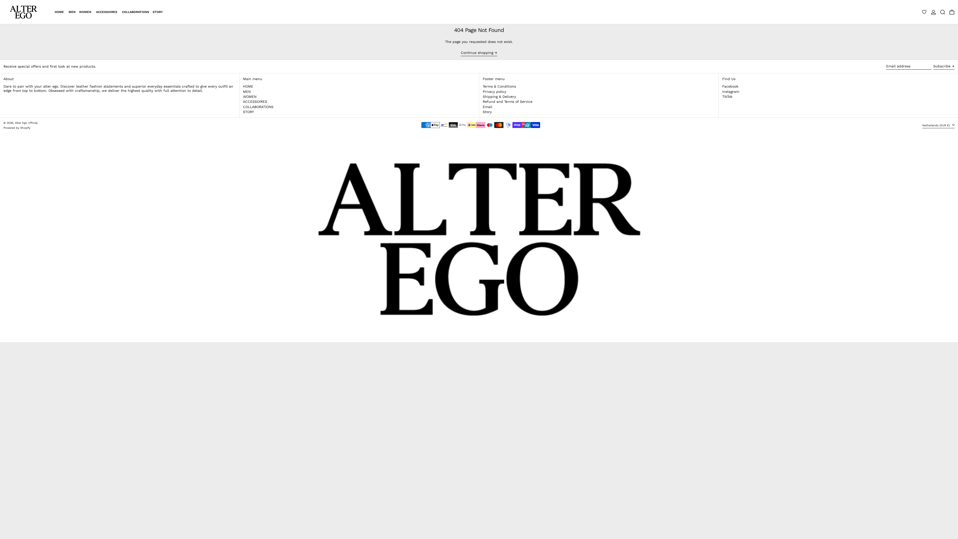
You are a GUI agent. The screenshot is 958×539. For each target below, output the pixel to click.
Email (487, 107)
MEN (247, 92)
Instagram (730, 92)
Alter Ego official (26, 123)
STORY (248, 112)
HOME (248, 86)
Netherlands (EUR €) (936, 125)
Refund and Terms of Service (507, 102)
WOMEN (249, 97)
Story (487, 112)
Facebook (730, 86)
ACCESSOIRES (255, 102)
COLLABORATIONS (258, 107)
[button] (942, 12)
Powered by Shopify (16, 128)
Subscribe (942, 66)
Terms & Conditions (499, 86)
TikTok (727, 97)
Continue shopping (477, 53)
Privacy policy (494, 92)
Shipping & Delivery (499, 97)
